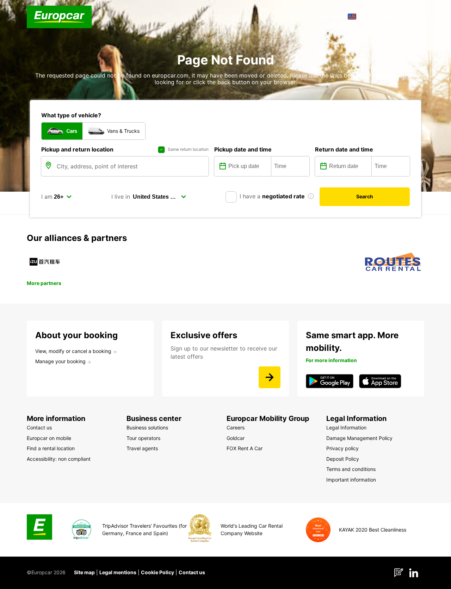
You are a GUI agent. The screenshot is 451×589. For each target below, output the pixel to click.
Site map (84, 572)
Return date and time (344, 149)
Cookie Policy (157, 572)
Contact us (192, 572)
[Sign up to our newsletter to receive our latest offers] (269, 377)
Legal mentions (117, 572)
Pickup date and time (243, 149)
